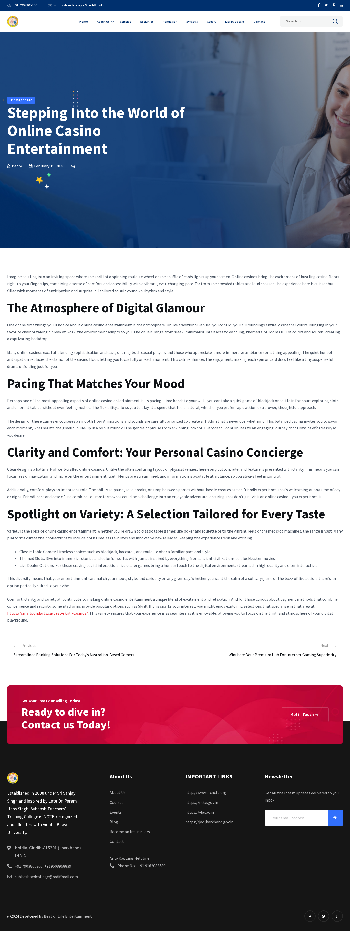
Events (116, 812)
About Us (103, 21)
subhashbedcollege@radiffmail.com (46, 876)
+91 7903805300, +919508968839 (43, 866)
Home (83, 21)
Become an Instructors (130, 831)
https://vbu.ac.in (199, 812)
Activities (147, 21)
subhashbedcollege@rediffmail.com (81, 5)
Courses (116, 802)
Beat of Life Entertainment (68, 916)
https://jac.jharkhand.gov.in (209, 821)
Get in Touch (303, 714)
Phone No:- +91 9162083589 (141, 865)
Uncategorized (21, 100)
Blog (114, 821)
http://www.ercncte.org (206, 792)
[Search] (335, 22)
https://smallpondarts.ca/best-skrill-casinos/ (47, 613)
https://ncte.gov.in (201, 802)
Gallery (211, 21)
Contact (259, 21)
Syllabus (192, 21)
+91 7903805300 (25, 5)
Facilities (125, 21)
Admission (170, 21)
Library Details (235, 21)
